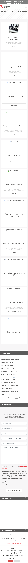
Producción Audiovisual (11, 43)
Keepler (16, 311)
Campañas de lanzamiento (19, 190)
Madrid (7, 1)
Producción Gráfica (8, 363)
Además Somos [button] (7, 498)
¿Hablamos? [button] (6, 405)
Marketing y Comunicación (9, 131)
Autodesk (16, 223)
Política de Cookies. (14, 558)
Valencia (19, 1)
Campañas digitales (9, 248)
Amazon (11, 282)
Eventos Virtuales (9, 278)
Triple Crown (14, 75)
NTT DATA (16, 282)
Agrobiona (14, 46)
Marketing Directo (8, 374)
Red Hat (14, 134)
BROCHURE (14, 399)
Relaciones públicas (8, 382)
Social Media (18, 249)
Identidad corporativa (9, 72)
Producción (19, 43)
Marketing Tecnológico (8, 190)
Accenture (14, 193)
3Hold (12, 311)
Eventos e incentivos (20, 131)
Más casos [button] (6, 353)
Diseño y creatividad (19, 277)
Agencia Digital (9, 102)
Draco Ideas (14, 105)
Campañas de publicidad (9, 130)
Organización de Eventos (10, 277)
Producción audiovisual (9, 42)
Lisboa (15, 1)
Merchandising (6, 388)
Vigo (22, 1)
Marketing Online (19, 307)
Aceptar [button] (10, 561)
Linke (20, 311)
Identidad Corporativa (19, 42)
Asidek (11, 223)
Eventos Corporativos (9, 308)
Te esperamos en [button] (8, 530)
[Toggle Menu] (26, 6)
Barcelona (11, 1)
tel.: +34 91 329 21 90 (14, 541)
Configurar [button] (17, 561)
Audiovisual (19, 337)
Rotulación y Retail (8, 379)
